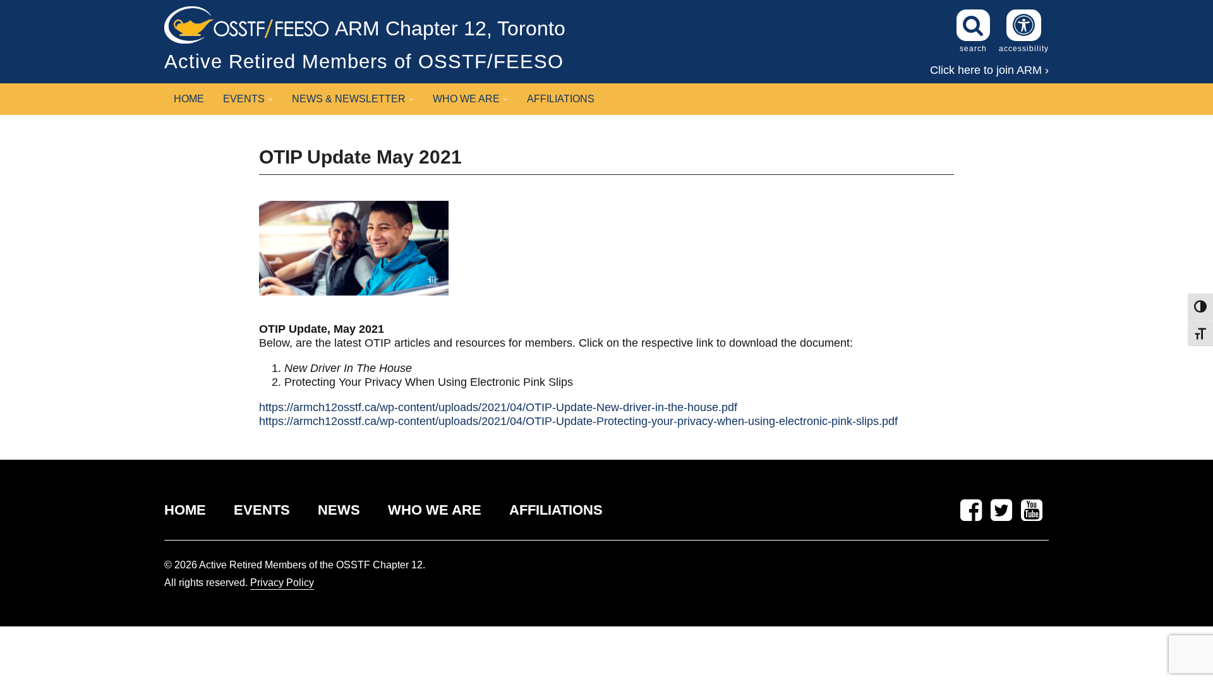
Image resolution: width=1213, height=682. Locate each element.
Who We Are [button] (466, 98)
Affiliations (560, 98)
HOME (185, 510)
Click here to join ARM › (989, 70)
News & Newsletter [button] (349, 98)
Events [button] (244, 98)
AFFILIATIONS (556, 510)
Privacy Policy (282, 582)
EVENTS (262, 510)
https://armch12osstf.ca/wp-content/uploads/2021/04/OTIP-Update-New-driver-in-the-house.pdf (498, 407)
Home (189, 98)
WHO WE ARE (434, 510)
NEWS (339, 510)
